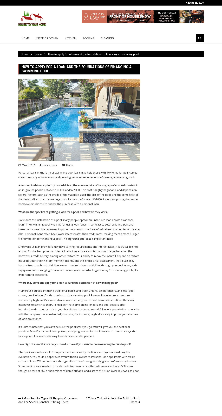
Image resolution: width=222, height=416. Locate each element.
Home (25, 38)
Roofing (88, 38)
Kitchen (70, 38)
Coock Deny (49, 165)
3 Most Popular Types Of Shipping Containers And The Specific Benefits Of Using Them (48, 400)
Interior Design (47, 38)
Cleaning (107, 38)
